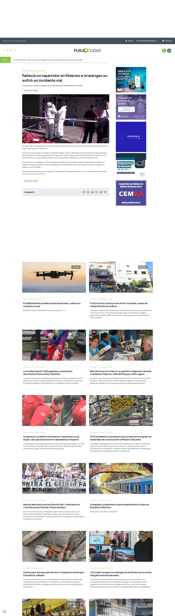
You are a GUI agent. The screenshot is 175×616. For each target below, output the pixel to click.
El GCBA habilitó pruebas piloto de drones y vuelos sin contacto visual (52, 305)
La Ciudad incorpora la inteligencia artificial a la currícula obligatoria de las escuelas (120, 574)
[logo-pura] (87, 49)
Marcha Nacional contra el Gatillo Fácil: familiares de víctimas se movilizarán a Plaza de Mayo (51, 506)
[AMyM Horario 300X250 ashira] (131, 154)
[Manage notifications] (4, 611)
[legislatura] (131, 95)
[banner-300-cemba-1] (131, 181)
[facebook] (4, 50)
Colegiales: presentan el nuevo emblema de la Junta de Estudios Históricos (119, 506)
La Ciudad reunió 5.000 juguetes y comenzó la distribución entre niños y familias (47, 373)
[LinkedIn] (92, 192)
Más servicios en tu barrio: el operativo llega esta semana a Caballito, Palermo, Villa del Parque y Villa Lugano (120, 373)
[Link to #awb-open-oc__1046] (164, 50)
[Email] (105, 192)
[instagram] (11, 50)
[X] (88, 192)
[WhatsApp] (97, 192)
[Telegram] (101, 192)
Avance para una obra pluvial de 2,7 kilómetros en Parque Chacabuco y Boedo (53, 574)
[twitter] (7, 50)
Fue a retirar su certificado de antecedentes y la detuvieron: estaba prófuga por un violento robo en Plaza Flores (51, 60)
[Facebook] (84, 192)
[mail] (15, 50)
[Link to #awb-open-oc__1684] (169, 50)
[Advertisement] (85, 19)
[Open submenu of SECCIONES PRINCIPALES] (157, 41)
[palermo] (65, 95)
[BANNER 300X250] (131, 68)
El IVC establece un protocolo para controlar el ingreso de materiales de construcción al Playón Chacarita (120, 438)
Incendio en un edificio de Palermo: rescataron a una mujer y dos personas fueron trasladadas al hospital (51, 438)
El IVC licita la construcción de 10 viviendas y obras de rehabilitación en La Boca (119, 305)
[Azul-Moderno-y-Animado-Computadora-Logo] (131, 122)
